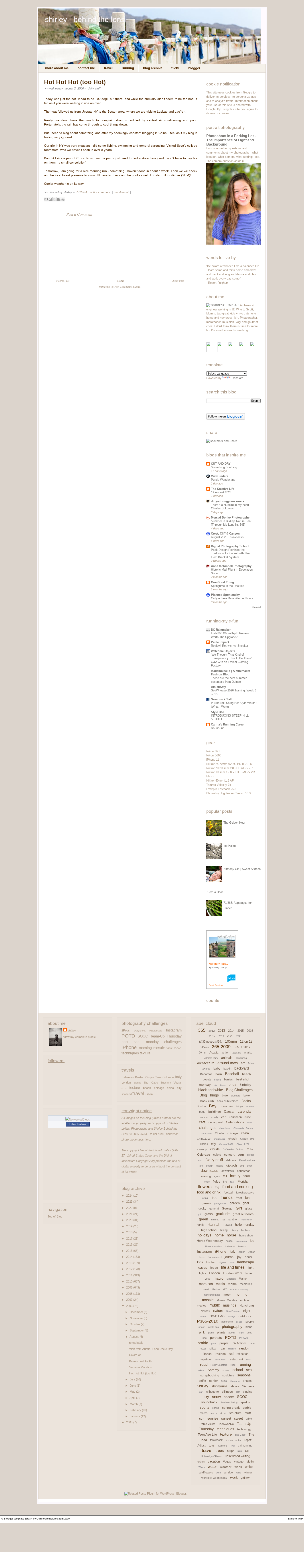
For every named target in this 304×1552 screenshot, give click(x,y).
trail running (245, 1445)
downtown (227, 1171)
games (206, 1203)
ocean (203, 1316)
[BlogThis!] (50, 199)
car (223, 1117)
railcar (213, 1348)
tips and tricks (233, 1440)
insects (242, 1246)
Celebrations (235, 1122)
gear (246, 1203)
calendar (245, 1111)
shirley (72, 1030)
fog (217, 1187)
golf (199, 1214)
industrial (230, 1246)
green (203, 1219)
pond (249, 1332)
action (225, 1052)
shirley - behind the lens (85, 19)
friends (227, 1197)
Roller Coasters (219, 1365)
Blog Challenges (239, 1090)
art (243, 1063)
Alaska (248, 1052)
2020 (129, 1220)
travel (138, 1093)
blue (225, 1095)
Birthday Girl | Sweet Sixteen (242, 869)
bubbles (250, 1106)
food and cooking (237, 1187)
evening (206, 1176)
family (235, 1176)
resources (220, 1359)
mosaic (159, 1048)
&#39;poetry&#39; (210, 1041)
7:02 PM (81, 192)
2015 (129, 1250)
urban (149, 1094)
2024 (129, 1195)
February (136, 1410)
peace (239, 1322)
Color (250, 1149)
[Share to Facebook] (59, 199)
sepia (224, 1381)
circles (204, 1144)
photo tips (213, 1327)
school (238, 1370)
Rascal (207, 1353)
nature (218, 1311)
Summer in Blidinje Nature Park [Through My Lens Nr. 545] (231, 523)
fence (207, 1181)
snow (216, 1397)
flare (232, 1182)
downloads (209, 1171)
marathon (206, 1284)
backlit (227, 1068)
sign (201, 1392)
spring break (231, 1407)
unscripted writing (237, 1456)
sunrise (212, 1418)
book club (207, 1101)
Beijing (217, 1079)
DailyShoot (140, 1030)
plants (221, 1332)
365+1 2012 (242, 1047)
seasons (244, 1375)
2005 (129, 1422)
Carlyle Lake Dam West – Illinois (232, 598)
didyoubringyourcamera (227, 501)
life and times (233, 1267)
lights (202, 1273)
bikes (222, 1085)
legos (214, 1267)
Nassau (205, 1311)
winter (248, 1472)
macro (218, 1278)
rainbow (232, 1348)
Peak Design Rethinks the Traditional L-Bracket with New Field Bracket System (230, 553)
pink (202, 1332)
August (135, 1336)
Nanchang (246, 1305)
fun (247, 1197)
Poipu (241, 1332)
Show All (256, 607)
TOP (300, 1518)
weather (225, 1467)
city (179, 1088)
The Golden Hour (234, 822)
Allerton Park (211, 1058)
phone (202, 1327)
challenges (173, 1042)
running (245, 1364)
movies (201, 1305)
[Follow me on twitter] (222, 351)
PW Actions (239, 1343)
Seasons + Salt (221, 699)
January (135, 1416)
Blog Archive (152, 68)
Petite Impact (220, 642)
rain (222, 1348)
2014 (129, 1256)
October (135, 1324)
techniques (130, 1053)
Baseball (232, 1074)
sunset (226, 1418)
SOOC (143, 1036)
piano (248, 1327)
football (228, 1192)
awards (206, 1068)
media (220, 1284)
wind (218, 1472)
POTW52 (244, 1338)
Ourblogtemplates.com (50, 1518)
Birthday (245, 1084)
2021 (129, 1214)
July (133, 1379)
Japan (242, 1251)
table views (174, 1048)
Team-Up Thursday (166, 1036)
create (250, 1154)
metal (206, 1289)
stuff (248, 1413)
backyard (241, 1068)
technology (244, 1429)
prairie (203, 1343)
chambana (224, 1128)
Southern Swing (229, 1402)
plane (211, 1332)
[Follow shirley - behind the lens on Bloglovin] (225, 418)
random (244, 1348)
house (229, 1241)
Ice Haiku (229, 845)
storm (214, 1413)
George (227, 1208)
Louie (248, 1273)
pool (205, 1338)
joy (239, 1257)
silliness (227, 1391)
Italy (178, 1077)
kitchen (211, 1262)
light (250, 1267)
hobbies (245, 1230)
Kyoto (222, 1262)
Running (128, 68)
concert (229, 1154)
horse (231, 1235)
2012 (129, 1269)
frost (239, 1197)
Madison (231, 1278)
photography (232, 1327)
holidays (204, 1235)
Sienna (137, 1082)
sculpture (228, 1375)
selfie (202, 1380)
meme (232, 1284)
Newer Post (62, 281)
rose (233, 1365)
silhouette (212, 1391)
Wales (202, 1467)
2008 (129, 1293)
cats (202, 1122)
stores (203, 1413)
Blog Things (209, 1095)
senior (213, 1380)
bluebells (235, 1095)
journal (229, 1257)
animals (227, 1058)
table (249, 1418)
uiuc (239, 1451)
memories (246, 1284)
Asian (251, 1063)
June (133, 1385)
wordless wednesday (214, 1477)
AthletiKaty (218, 687)
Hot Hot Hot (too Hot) (75, 82)
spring (215, 1407)
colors (217, 1154)
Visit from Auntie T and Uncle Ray (151, 1349)
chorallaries (219, 1139)
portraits (216, 1337)
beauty (207, 1079)
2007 (129, 1299)
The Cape (151, 1082)
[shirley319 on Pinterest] (233, 351)
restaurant (236, 1359)
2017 (129, 1238)
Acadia (213, 1052)
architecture (131, 1088)
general (214, 1208)
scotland (127, 1094)
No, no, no (217, 728)
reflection (242, 1353)
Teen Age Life (207, 1434)
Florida (242, 1181)
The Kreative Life (222, 488)
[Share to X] (54, 199)
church (232, 1138)
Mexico (216, 1289)
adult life (236, 1052)
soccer (229, 1397)
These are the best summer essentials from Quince (229, 679)
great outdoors (243, 1214)
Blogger (194, 68)
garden (235, 1203)
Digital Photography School (230, 546)
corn (241, 1154)
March (134, 1404)
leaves (202, 1267)
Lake (231, 1262)
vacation (214, 1461)
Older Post (178, 281)
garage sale (220, 1203)
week (238, 1467)
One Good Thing (222, 582)
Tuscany (166, 1082)
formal (205, 1198)
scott (249, 1370)
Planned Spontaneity (225, 594)
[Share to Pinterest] (63, 199)
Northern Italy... (218, 963)
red (231, 1353)
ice (252, 1240)
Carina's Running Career (228, 724)
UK (247, 1451)
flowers (205, 1186)
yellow (245, 1477)
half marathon (230, 1219)
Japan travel (214, 1257)
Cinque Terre (153, 1077)
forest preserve (245, 1192)
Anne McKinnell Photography (231, 566)
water (212, 1467)
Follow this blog (77, 1124)
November (137, 1318)
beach (147, 1088)
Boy (213, 1106)
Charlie (219, 1133)
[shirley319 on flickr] (211, 351)
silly (238, 1391)
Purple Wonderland (223, 479)
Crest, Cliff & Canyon (225, 533)
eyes (217, 1176)
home (219, 1235)
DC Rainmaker (221, 629)
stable (247, 1407)
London (126, 1082)
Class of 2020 (226, 1144)
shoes (235, 1386)
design (209, 1165)
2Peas (126, 1030)
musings (229, 1305)
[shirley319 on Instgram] (255, 351)
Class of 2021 (244, 1144)
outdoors (245, 1316)
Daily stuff (94, 88)
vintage (238, 1461)
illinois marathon (213, 1246)
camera (204, 1117)
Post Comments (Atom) (127, 287)
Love (208, 1278)
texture (145, 1053)
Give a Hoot (215, 892)
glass (248, 1208)
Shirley (202, 1386)
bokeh (247, 1095)
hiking (224, 1230)
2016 (129, 1244)
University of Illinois (211, 1456)
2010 (129, 1281)
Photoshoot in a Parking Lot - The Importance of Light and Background (231, 140)
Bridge (239, 1106)
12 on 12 (246, 1041)
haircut (215, 1219)
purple (223, 1343)
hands (201, 1224)
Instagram (174, 1030)
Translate (237, 378)
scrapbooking (209, 1375)
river (248, 1359)
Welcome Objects (223, 651)
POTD (128, 1036)
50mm (202, 1052)
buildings (214, 1111)
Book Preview (216, 985)
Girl (239, 1208)
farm (246, 1176)
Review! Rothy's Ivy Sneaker (229, 645)
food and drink (209, 1192)
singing (247, 1391)
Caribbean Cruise (240, 1117)
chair (249, 1122)
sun (201, 1418)
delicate (231, 1160)
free (214, 1197)
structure (235, 1413)
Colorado (168, 1077)
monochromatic (212, 1294)
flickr (175, 68)
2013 (129, 1263)
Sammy (213, 1370)
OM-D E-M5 (217, 1316)
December (137, 1312)
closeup (202, 1149)
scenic (225, 1370)
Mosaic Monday (227, 1300)
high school (209, 1230)
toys (212, 1445)
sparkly (245, 1402)
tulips (230, 1451)
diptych (231, 1165)
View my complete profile (79, 1037)
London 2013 (232, 1273)
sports (204, 1407)
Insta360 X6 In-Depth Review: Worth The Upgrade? (230, 635)
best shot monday (140, 1042)
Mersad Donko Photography (230, 517)
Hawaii (227, 1224)
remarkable (136, 1342)
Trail (233, 1446)
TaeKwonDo (226, 1424)
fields (216, 1181)
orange (231, 1316)
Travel (108, 68)
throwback (216, 1440)
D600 (199, 1160)
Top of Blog (55, 1216)
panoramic (227, 1321)
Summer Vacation (140, 1367)
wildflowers (206, 1472)
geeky (202, 1208)
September (137, 1330)
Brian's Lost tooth (140, 1361)
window (228, 1472)
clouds (215, 1149)
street (223, 1413)
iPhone (129, 1047)
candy (214, 1117)
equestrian (243, 1171)
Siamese (248, 1386)
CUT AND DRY (221, 463)
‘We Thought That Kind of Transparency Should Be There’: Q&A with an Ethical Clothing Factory (232, 660)
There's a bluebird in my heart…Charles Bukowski (231, 506)
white (249, 1467)
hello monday (244, 1224)
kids (200, 1262)
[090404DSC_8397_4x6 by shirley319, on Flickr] (222, 305)
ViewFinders (219, 476)
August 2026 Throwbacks (227, 537)
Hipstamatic (155, 1030)
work (234, 1477)
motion (244, 1300)
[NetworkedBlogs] (77, 1119)
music (214, 1305)
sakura (201, 1370)
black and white (210, 1090)
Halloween (246, 1219)
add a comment (100, 192)
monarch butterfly (239, 1289)
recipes (220, 1353)
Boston (139, 1077)
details (219, 1165)
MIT (225, 1289)
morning (145, 1048)
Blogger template (14, 1518)
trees (219, 1451)
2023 (129, 1201)
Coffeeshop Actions (233, 1149)
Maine (243, 1278)
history (234, 1230)
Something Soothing (224, 467)
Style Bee (217, 712)
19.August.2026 (221, 492)
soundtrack (209, 1402)
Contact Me (86, 68)
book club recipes (227, 1101)
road (203, 1364)
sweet (238, 1418)
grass (209, 1214)
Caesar (229, 1111)
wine (238, 1472)
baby (216, 1068)
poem (232, 1332)
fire (225, 1181)
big (215, 1085)
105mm (231, 1041)
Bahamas (128, 1077)
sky (206, 1397)
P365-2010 (207, 1321)
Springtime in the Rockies (227, 586)
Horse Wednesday (210, 1240)
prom (213, 1343)
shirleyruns (219, 1386)
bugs (202, 1111)
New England (233, 1311)
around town (227, 1063)
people (249, 1321)
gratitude (223, 1214)
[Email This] (46, 199)
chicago (159, 1088)
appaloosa (241, 1058)
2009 (129, 1287)
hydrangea (241, 1241)
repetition (206, 1359)
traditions (222, 1445)
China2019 (204, 1138)
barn (218, 1074)
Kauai (248, 1257)
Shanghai (235, 1381)
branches (226, 1106)
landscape (245, 1262)
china (170, 1088)
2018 (129, 1232)
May (133, 1391)
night (246, 1311)
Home (120, 281)
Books (246, 1101)
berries (228, 1079)
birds (232, 1084)
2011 (129, 1275)
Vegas (178, 1082)
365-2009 (221, 1046)
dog (242, 1165)
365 (201, 1030)
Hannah (214, 1224)
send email (121, 192)
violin (250, 1461)
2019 (129, 1226)
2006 (129, 1306)
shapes (247, 1380)
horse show (246, 1235)
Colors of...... (137, 1355)
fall (225, 1176)
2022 (129, 1208)
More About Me (57, 68)
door (249, 1165)
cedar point (216, 1122)
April (133, 1398)
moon (227, 1294)
